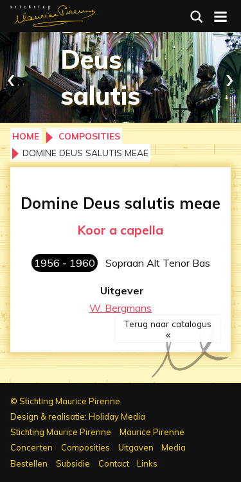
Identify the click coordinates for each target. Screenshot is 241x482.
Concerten (31, 447)
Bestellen (29, 463)
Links (147, 463)
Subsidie (73, 463)
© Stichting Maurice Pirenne (65, 401)
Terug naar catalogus (167, 323)
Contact (113, 463)
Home (25, 135)
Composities (89, 135)
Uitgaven (136, 447)
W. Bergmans (120, 307)
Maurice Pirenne (152, 432)
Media (173, 447)
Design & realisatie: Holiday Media (77, 416)
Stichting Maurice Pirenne (60, 432)
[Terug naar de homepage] (53, 14)
